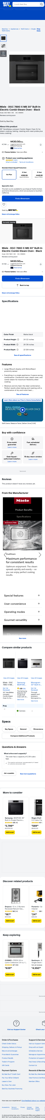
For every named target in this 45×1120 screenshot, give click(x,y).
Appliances (14, 29)
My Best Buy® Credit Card (11, 1074)
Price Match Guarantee (10, 1054)
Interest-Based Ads (30, 1108)
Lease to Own (7, 1081)
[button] (40, 144)
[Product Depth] (17, 350)
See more (22, 638)
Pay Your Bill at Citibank (10, 1078)
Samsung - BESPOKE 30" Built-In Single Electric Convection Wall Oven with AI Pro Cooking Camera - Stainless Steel (22, 683)
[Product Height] (18, 339)
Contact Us (33, 1065)
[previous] (5, 175)
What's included (11, 162)
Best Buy (5, 29)
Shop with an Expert (36, 1047)
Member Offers (34, 1081)
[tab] (9, 729)
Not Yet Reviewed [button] (6, 689)
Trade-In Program (8, 1062)
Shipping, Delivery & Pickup (12, 1047)
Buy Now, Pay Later (9, 1085)
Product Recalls (7, 1058)
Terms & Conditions (26, 162)
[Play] (22, 410)
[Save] (4, 204)
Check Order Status (9, 1044)
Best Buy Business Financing (12, 1089)
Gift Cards (5, 1065)
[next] (39, 175)
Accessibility (6, 1107)
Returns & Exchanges (9, 1051)
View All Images (8, 678)
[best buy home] (7, 4)
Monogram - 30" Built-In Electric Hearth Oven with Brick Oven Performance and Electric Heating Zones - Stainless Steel (36, 683)
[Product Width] (17, 345)
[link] (11, 823)
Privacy (23, 1107)
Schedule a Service (35, 1051)
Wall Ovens (25, 29)
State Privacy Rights (38, 1109)
